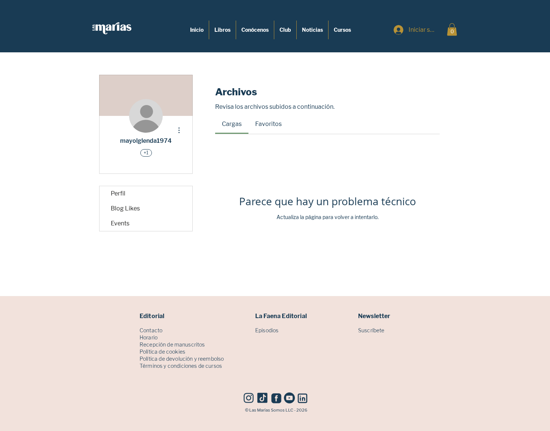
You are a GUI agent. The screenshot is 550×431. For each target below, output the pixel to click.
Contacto (151, 330)
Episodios (266, 330)
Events (120, 223)
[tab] (231, 124)
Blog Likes (125, 208)
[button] (452, 29)
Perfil (118, 193)
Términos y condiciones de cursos (181, 366)
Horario (149, 337)
